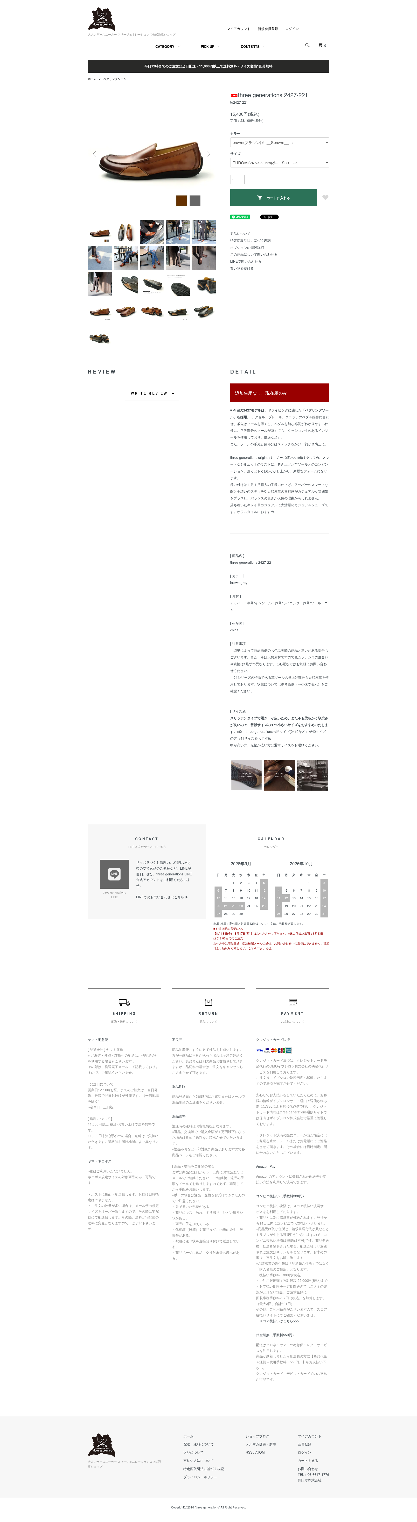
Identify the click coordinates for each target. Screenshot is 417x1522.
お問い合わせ (308, 1468)
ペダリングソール (114, 79)
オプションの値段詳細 (247, 247)
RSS (249, 1452)
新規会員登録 (268, 28)
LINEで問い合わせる (245, 261)
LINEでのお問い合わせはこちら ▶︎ (162, 896)
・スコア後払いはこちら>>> (277, 1320)
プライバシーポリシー (200, 1476)
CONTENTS (250, 46)
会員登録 (304, 1444)
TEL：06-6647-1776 (313, 1474)
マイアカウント (238, 28)
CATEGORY (164, 46)
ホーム (92, 79)
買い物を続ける (242, 268)
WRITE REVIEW (149, 393)
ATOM (260, 1452)
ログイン (292, 28)
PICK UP (207, 46)
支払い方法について (198, 1460)
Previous (95, 154)
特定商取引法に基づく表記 (250, 240)
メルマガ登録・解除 (261, 1444)
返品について (240, 233)
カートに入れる (278, 197)
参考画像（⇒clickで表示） (301, 684)
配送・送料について (198, 1444)
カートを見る (308, 1460)
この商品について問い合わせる (254, 254)
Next (208, 154)
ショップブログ (257, 1436)
